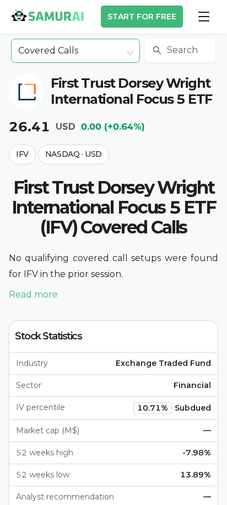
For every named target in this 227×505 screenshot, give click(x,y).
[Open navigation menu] (204, 16)
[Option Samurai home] (47, 15)
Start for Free (141, 17)
